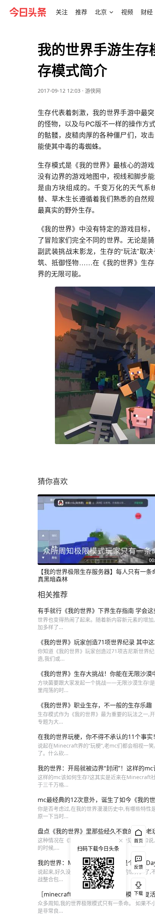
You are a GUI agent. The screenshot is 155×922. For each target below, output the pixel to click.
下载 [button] (137, 887)
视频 (127, 12)
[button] (62, 12)
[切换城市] (111, 12)
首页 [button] (138, 841)
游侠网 (93, 90)
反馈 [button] (138, 867)
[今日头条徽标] (28, 12)
